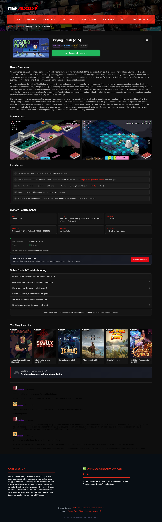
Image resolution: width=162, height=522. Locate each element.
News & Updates (88, 19)
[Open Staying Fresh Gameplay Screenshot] (117, 140)
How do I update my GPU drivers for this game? (30, 294)
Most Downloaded (88, 508)
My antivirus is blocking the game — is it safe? (30, 305)
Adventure (19, 27)
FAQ (123, 19)
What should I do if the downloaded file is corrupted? (33, 282)
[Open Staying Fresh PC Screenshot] (45, 140)
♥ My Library (68, 19)
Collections (100, 508)
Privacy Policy (73, 511)
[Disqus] (81, 417)
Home (17, 19)
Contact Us (97, 511)
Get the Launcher (141, 19)
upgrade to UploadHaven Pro (92, 180)
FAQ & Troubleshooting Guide (80, 312)
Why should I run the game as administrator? (29, 288)
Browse (30, 19)
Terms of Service (85, 511)
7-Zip (94, 186)
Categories (48, 19)
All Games (77, 508)
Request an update (41, 250)
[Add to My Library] (147, 40)
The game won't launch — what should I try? (29, 299)
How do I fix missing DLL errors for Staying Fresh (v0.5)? (34, 276)
